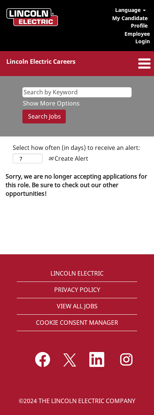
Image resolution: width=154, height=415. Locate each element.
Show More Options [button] (51, 103)
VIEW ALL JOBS (77, 306)
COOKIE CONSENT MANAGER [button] (77, 322)
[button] (128, 63)
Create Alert (70, 158)
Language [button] (128, 9)
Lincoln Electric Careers (41, 61)
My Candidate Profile (130, 22)
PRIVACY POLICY (77, 290)
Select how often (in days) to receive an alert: (76, 148)
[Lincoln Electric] (32, 17)
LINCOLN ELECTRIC (77, 273)
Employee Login (137, 37)
